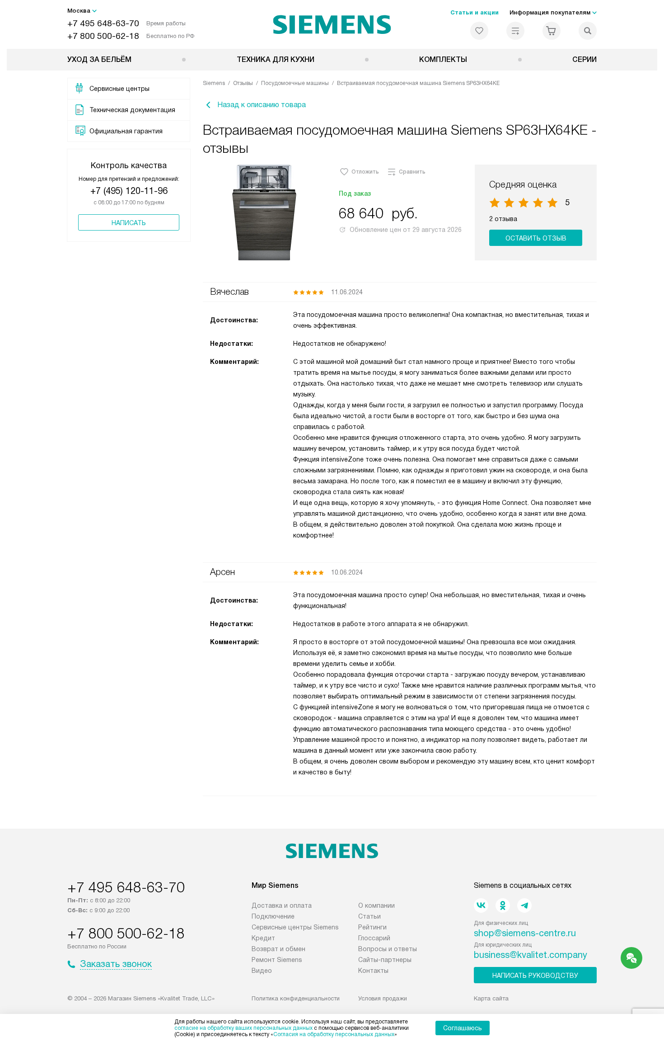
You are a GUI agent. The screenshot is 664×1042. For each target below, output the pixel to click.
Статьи (369, 916)
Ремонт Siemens (277, 959)
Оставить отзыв (535, 238)
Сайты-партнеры (384, 959)
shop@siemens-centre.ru (525, 933)
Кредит (263, 938)
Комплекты (443, 59)
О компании (376, 905)
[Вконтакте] (481, 905)
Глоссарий (374, 938)
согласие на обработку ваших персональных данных (243, 1028)
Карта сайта (491, 998)
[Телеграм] (524, 905)
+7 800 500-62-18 (103, 36)
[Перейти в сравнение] (515, 31)
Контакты (373, 970)
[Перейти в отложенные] (479, 31)
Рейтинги (372, 927)
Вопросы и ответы (387, 948)
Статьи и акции (474, 12)
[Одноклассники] (503, 905)
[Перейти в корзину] (551, 31)
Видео (262, 970)
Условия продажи (382, 998)
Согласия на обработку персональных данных (333, 1034)
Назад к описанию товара (261, 104)
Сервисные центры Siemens (295, 927)
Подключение (273, 916)
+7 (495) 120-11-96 (129, 191)
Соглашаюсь (462, 1028)
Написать (129, 222)
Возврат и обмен (278, 948)
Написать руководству (535, 975)
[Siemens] (332, 24)
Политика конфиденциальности (296, 998)
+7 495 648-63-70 (103, 23)
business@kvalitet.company (530, 955)
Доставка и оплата (282, 905)
